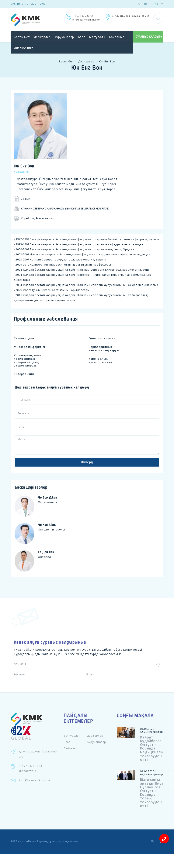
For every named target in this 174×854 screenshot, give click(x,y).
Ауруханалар (64, 37)
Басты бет (22, 37)
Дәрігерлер (42, 37)
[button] (158, 19)
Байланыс (116, 37)
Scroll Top (170, 786)
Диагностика (24, 48)
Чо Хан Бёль (47, 524)
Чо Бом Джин (47, 497)
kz (156, 4)
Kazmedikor (26, 841)
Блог (81, 37)
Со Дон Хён (46, 552)
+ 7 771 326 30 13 (82, 15)
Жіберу (87, 462)
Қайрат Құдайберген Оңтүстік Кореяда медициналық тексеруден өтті (153, 748)
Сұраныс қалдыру (149, 36)
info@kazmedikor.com (86, 19)
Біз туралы (97, 37)
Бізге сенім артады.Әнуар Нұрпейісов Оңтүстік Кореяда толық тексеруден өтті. (153, 792)
